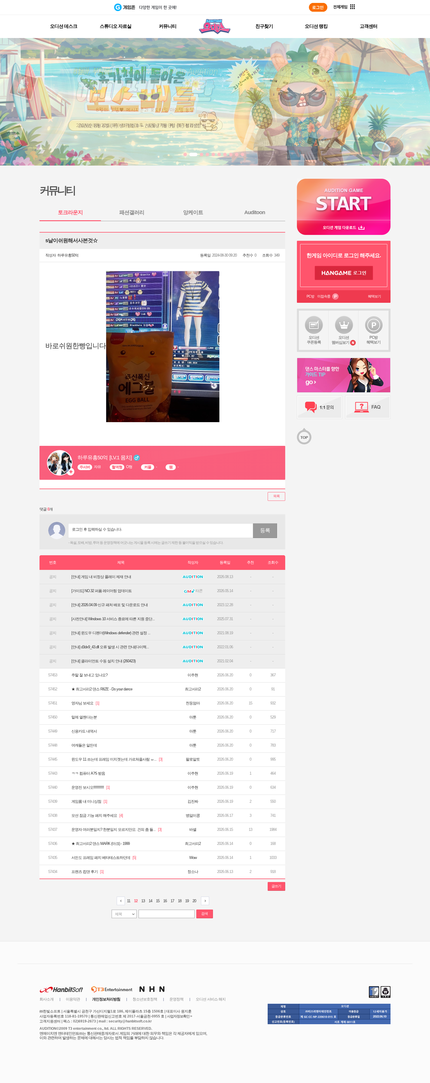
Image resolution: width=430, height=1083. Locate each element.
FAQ (368, 407)
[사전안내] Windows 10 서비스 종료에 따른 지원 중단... (113, 619)
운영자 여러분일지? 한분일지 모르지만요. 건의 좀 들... (116, 829)
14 (150, 901)
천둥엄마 (193, 703)
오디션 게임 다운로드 (344, 227)
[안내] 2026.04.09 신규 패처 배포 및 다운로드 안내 (109, 605)
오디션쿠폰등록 (314, 339)
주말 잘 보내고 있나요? (89, 675)
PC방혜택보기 (374, 339)
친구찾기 (264, 26)
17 (172, 901)
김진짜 (193, 801)
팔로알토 (193, 759)
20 (194, 901)
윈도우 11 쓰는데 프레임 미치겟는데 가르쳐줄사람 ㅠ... (116, 759)
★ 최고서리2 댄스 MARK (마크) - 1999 (100, 843)
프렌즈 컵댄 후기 (87, 871)
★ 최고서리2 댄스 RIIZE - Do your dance (101, 689)
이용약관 (73, 999)
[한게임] (90, 7)
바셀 (192, 829)
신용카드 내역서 (84, 731)
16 (165, 901)
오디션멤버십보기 (340, 340)
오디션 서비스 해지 (211, 999)
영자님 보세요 (85, 703)
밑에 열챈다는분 (84, 717)
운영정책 (176, 999)
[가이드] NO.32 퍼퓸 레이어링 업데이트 (101, 591)
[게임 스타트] (344, 199)
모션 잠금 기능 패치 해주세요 (97, 815)
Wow (193, 857)
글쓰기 (276, 886)
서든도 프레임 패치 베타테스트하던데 (103, 857)
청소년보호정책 (145, 999)
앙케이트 (193, 212)
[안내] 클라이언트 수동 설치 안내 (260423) (103, 661)
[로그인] (318, 7)
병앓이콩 (193, 815)
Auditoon (254, 212)
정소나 (193, 871)
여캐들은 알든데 (84, 745)
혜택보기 (374, 296)
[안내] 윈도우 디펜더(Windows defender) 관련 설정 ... (110, 633)
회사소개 (46, 999)
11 (128, 901)
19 (187, 901)
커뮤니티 (167, 26)
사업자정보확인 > (179, 1016)
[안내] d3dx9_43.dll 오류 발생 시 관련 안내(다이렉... (110, 647)
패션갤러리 (131, 212)
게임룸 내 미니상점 (89, 801)
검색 (204, 914)
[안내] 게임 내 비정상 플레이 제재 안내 (101, 577)
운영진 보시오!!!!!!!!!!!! (90, 787)
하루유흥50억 (67, 255)
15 (157, 901)
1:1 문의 (319, 407)
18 (179, 901)
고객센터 (368, 26)
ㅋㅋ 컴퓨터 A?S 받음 (88, 773)
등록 (265, 530)
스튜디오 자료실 (115, 26)
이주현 (193, 675)
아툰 (192, 717)
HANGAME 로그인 (344, 273)
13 (143, 901)
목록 (276, 496)
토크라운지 (70, 212)
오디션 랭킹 (316, 26)
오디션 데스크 (63, 26)
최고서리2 (193, 689)
